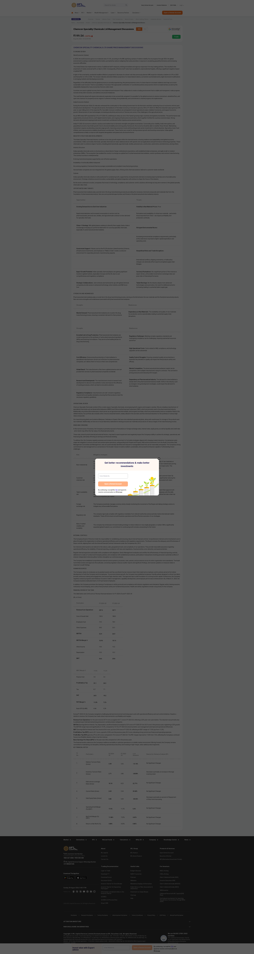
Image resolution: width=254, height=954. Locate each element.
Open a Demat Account (113, 484)
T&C (116, 490)
